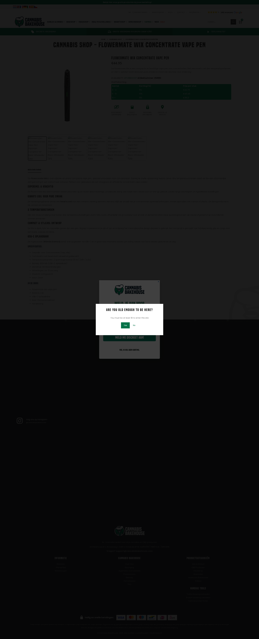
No (134, 325)
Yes (125, 325)
